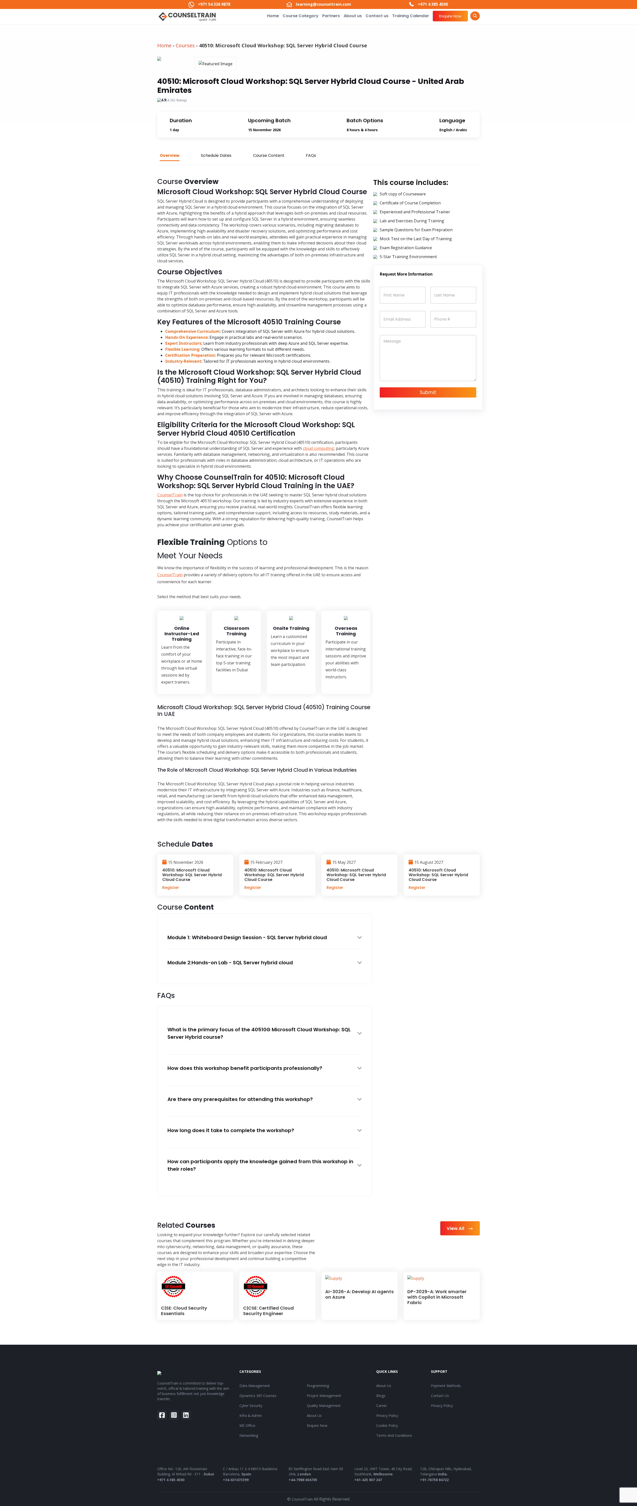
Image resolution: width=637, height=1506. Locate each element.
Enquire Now (450, 16)
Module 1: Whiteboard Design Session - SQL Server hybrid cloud (247, 937)
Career (381, 1405)
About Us (314, 1415)
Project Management (324, 1395)
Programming (318, 1385)
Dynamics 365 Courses (257, 1395)
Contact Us (440, 1395)
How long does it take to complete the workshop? (230, 1130)
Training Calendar (410, 16)
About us (353, 16)
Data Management (254, 1385)
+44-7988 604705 (303, 1479)
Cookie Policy (387, 1425)
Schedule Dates (216, 155)
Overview (169, 155)
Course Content (268, 155)
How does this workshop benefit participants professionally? (244, 1068)
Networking (248, 1435)
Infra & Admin (250, 1415)
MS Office (247, 1425)
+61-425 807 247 (368, 1479)
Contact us (377, 16)
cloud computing (318, 448)
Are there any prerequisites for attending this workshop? (240, 1099)
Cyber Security (250, 1405)
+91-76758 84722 (434, 1479)
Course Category (300, 16)
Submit (428, 392)
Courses (185, 45)
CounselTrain (170, 495)
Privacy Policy (387, 1415)
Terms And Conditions (394, 1435)
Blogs (380, 1395)
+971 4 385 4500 (170, 1479)
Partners (331, 16)
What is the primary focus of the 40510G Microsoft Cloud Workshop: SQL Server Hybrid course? (259, 1033)
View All (456, 1228)
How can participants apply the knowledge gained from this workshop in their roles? (260, 1165)
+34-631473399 (236, 1479)
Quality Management (324, 1405)
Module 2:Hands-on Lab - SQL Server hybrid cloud (230, 962)
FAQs (311, 155)
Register (170, 887)
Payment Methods (446, 1385)
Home (273, 16)
